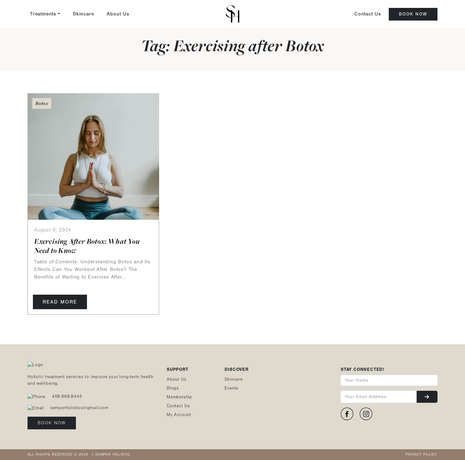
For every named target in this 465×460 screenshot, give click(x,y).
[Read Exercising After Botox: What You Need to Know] (93, 156)
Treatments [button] (43, 14)
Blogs (173, 388)
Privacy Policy (421, 454)
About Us (118, 14)
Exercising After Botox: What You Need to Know (87, 245)
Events (232, 388)
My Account (179, 414)
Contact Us (367, 14)
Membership (179, 397)
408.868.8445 (67, 396)
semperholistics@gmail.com (79, 407)
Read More (60, 302)
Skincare (83, 14)
